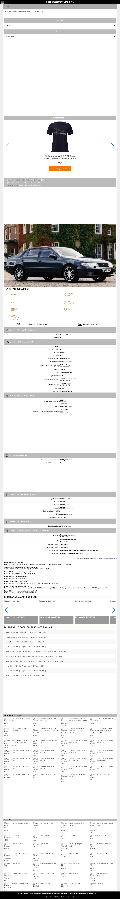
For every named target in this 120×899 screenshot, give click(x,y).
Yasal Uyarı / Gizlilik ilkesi (53, 896)
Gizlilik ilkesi (64, 896)
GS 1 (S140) (64, 334)
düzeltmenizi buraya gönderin (107, 558)
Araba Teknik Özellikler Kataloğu (15, 11)
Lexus (29, 11)
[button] (112, 145)
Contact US (71, 896)
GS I (37, 11)
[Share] (114, 6)
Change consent (98, 893)
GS (34, 11)
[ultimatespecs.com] (60, 2)
